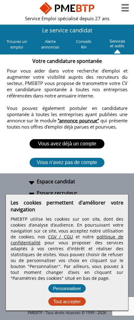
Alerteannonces (50, 44)
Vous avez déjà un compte (67, 143)
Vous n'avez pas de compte (67, 162)
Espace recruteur (57, 193)
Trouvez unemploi (17, 44)
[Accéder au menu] (125, 8)
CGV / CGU (60, 237)
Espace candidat (56, 181)
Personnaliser (67, 288)
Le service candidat (67, 30)
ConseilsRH (83, 44)
